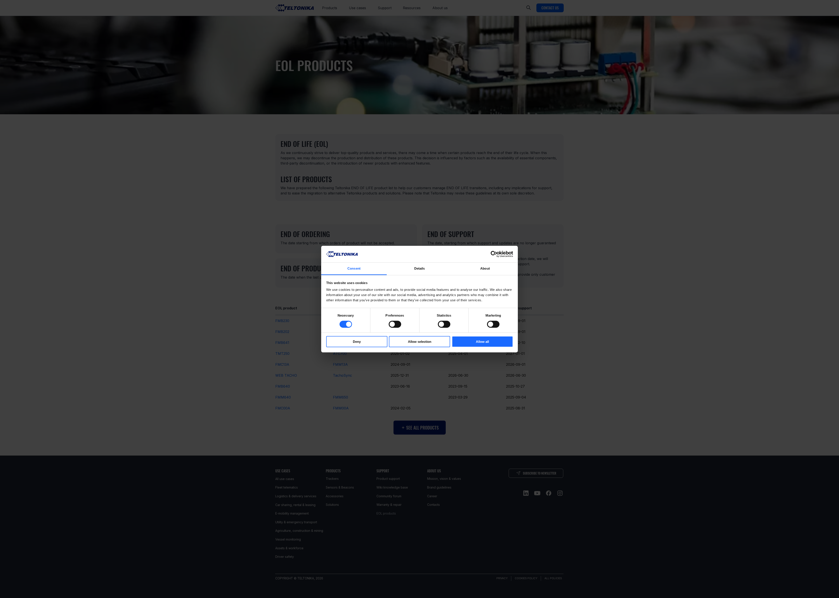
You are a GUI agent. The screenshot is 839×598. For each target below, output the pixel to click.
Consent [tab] (354, 268)
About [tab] (485, 268)
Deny (357, 341)
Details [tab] (419, 268)
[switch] (395, 324)
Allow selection (419, 341)
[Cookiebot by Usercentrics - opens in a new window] (494, 254)
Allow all (482, 341)
